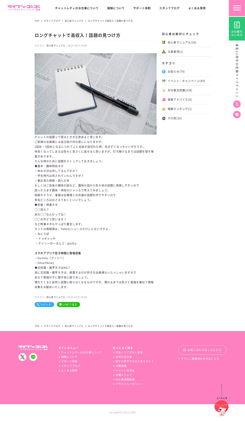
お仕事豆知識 (180, 90)
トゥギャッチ (47, 238)
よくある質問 (197, 8)
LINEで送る (70, 304)
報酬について (116, 8)
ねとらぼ (43, 233)
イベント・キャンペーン (186, 81)
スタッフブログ (169, 8)
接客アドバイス (180, 99)
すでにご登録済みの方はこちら (200, 358)
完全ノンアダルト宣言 (129, 352)
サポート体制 (142, 8)
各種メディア (124, 375)
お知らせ (176, 71)
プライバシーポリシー (129, 384)
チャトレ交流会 (125, 370)
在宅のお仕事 (124, 357)
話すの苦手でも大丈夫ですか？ (135, 361)
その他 (175, 118)
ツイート (45, 304)
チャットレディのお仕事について (77, 8)
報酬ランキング (180, 109)
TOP (37, 21)
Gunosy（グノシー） (51, 258)
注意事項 (175, 51)
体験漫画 (121, 366)
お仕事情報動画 (125, 379)
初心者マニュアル (74, 21)
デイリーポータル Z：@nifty (57, 243)
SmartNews (45, 262)
